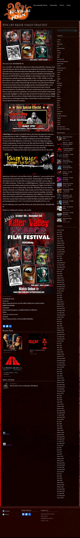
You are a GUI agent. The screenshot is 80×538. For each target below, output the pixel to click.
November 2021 (61, 334)
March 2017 (60, 456)
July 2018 (59, 421)
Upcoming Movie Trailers (63, 129)
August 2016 (60, 471)
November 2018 (61, 413)
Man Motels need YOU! (67, 219)
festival (59, 66)
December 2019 (61, 384)
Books (58, 50)
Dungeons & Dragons (62, 61)
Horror (59, 79)
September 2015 (61, 495)
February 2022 (60, 330)
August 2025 (60, 254)
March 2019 (60, 404)
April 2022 (59, 326)
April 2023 (59, 299)
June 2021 (59, 345)
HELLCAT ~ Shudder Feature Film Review (37, 351)
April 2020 (60, 376)
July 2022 (59, 319)
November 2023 (61, 286)
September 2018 (61, 417)
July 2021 (59, 343)
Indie (58, 81)
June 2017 (59, 450)
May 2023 (59, 297)
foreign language (61, 68)
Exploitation (60, 63)
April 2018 (59, 428)
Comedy (59, 52)
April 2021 (59, 349)
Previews (59, 98)
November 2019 (61, 386)
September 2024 (61, 267)
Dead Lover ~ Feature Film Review (68, 201)
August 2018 (60, 419)
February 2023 (60, 304)
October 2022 (60, 312)
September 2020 (61, 365)
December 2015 (61, 489)
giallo (58, 74)
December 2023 (61, 284)
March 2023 (60, 302)
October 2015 (60, 493)
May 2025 (59, 258)
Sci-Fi (58, 109)
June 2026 (59, 234)
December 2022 (61, 308)
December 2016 (61, 463)
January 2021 (60, 356)
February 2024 (60, 280)
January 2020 (60, 382)
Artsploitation (60, 48)
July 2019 (59, 395)
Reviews (59, 107)
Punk (58, 103)
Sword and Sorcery (62, 116)
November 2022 (61, 310)
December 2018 (61, 410)
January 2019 (60, 408)
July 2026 (59, 232)
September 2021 (61, 339)
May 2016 (59, 478)
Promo (58, 100)
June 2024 (59, 271)
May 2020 (60, 373)
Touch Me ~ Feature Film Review (68, 178)
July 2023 (59, 293)
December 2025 (61, 247)
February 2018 (60, 432)
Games (58, 72)
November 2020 (61, 360)
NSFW (58, 96)
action (58, 39)
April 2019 (59, 402)
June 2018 (59, 423)
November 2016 (61, 465)
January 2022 (60, 332)
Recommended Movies (40, 5)
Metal (58, 87)
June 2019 (59, 397)
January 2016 (60, 487)
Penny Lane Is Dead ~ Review (10, 350)
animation (59, 44)
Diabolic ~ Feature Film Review (67, 172)
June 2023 (59, 295)
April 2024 (59, 275)
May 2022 (59, 323)
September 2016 (61, 469)
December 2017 (61, 437)
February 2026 (60, 243)
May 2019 (59, 400)
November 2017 (61, 439)
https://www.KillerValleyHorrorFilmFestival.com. (34, 201)
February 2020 (61, 380)
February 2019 (60, 406)
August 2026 (60, 230)
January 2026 (60, 245)
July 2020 (59, 369)
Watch (62, 5)
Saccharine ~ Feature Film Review (68, 155)
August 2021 (60, 341)
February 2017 (60, 458)
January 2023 (60, 306)
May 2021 (59, 347)
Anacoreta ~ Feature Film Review (68, 213)
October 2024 (60, 265)
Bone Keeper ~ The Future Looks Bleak (67, 195)
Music (58, 89)
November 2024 (61, 262)
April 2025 (59, 260)
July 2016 (59, 474)
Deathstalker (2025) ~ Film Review (68, 190)
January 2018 (60, 434)
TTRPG (58, 124)
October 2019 (60, 389)
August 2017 (60, 445)
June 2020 (59, 371)
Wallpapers (53, 5)
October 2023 (60, 289)
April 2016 (59, 480)
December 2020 (61, 358)
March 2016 (60, 482)
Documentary (60, 59)
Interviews (59, 83)
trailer (58, 120)
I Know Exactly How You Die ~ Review (68, 184)
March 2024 (60, 278)
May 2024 (59, 273)
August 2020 (60, 367)
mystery (59, 92)
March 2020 (60, 378)
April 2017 (59, 454)
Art (58, 46)
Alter (58, 42)
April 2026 (59, 238)
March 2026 (60, 241)
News (58, 94)
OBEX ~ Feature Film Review (68, 207)
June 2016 (59, 476)
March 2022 (60, 328)
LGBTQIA (59, 85)
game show (60, 70)
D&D (58, 57)
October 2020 (61, 363)
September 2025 (61, 252)
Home (68, 5)
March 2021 (60, 352)
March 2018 (60, 430)
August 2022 (60, 317)
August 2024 (60, 269)
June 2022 (59, 321)
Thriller (59, 118)
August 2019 (60, 393)
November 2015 (61, 491)
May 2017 (59, 452)
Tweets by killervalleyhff (10, 314)
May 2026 (59, 236)
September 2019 (61, 391)
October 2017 (60, 441)
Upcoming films (61, 126)
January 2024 (60, 282)
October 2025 (60, 249)
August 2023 (60, 291)
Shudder (59, 113)
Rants (58, 105)
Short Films (60, 111)
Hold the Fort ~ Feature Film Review (67, 161)
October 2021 (60, 336)
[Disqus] (28, 409)
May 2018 (59, 426)
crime (58, 55)
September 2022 (61, 315)
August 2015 (60, 497)
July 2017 (59, 447)
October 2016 (60, 467)
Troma (58, 122)
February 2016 (60, 484)
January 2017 (60, 460)
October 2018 (60, 415)
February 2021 (60, 354)
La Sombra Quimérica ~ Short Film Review (11, 373)
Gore (58, 76)
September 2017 (61, 443)
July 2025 (59, 256)
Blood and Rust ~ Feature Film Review (67, 166)
